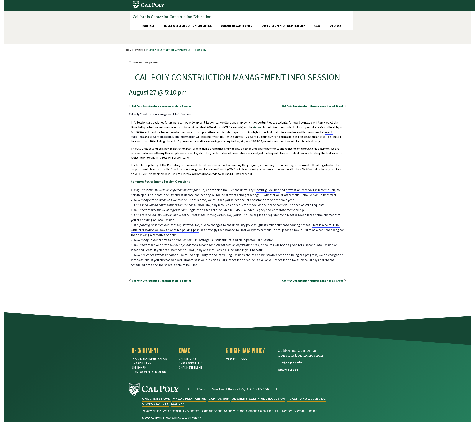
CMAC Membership (191, 368)
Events (139, 50)
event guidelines (268, 190)
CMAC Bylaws (187, 359)
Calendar (335, 26)
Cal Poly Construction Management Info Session (161, 106)
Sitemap (299, 410)
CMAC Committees (190, 363)
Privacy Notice (151, 410)
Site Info (312, 410)
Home (129, 50)
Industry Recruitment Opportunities (187, 26)
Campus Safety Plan (259, 410)
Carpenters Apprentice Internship (283, 26)
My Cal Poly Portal (189, 398)
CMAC (317, 26)
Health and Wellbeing (306, 398)
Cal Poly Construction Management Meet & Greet (313, 106)
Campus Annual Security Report (223, 410)
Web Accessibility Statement (181, 410)
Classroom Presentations (149, 372)
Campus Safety (155, 403)
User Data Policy (237, 359)
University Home (156, 398)
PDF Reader (283, 410)
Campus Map (219, 398)
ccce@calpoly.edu (289, 362)
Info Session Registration (149, 359)
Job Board (139, 368)
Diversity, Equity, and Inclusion (258, 398)
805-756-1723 (287, 370)
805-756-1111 (267, 389)
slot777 (177, 403)
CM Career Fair (141, 363)
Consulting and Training (236, 26)
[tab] (152, 350)
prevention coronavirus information (172, 137)
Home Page (148, 26)
